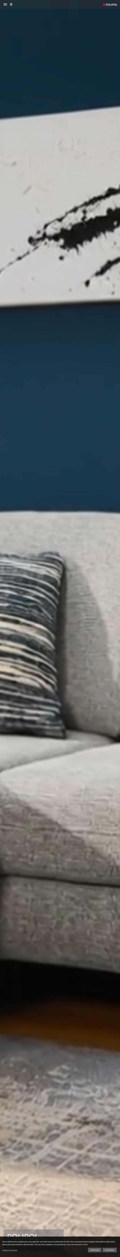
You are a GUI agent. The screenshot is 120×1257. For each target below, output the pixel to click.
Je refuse (94, 1250)
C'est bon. (109, 1250)
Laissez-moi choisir (9, 1250)
